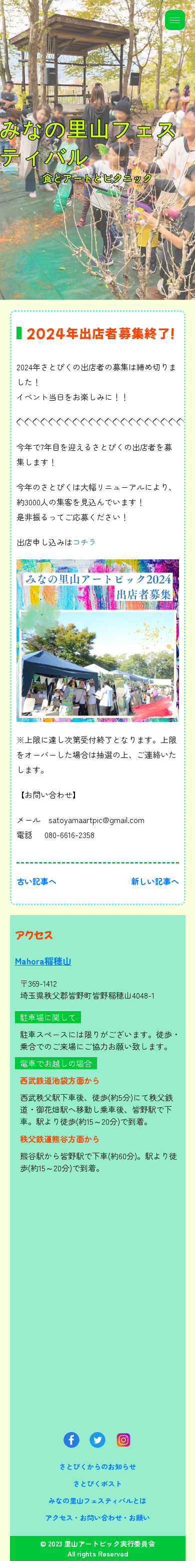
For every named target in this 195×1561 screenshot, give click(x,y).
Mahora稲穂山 (43, 960)
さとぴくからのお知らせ (97, 1466)
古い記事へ (36, 881)
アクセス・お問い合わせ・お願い (97, 1517)
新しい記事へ (155, 881)
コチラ (84, 542)
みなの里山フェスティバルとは (97, 1500)
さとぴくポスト (97, 1483)
